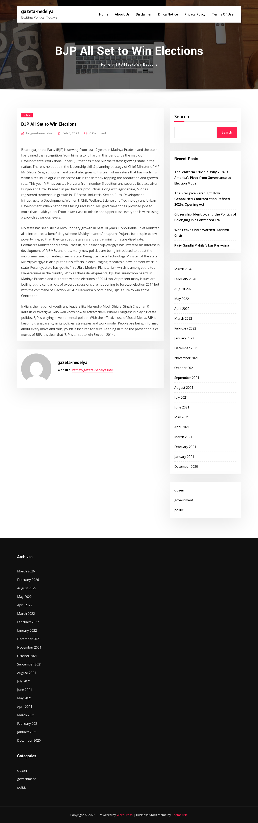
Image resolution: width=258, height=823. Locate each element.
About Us (122, 14)
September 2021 (186, 377)
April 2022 (181, 308)
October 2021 (184, 368)
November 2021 (186, 358)
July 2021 (181, 397)
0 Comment (97, 133)
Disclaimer (144, 14)
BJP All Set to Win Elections (136, 64)
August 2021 (183, 387)
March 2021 (183, 437)
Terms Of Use (223, 14)
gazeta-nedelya (37, 11)
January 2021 (184, 456)
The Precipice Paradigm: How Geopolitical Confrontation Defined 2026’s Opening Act (202, 199)
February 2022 (185, 328)
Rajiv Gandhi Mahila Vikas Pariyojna (201, 245)
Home (103, 14)
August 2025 (183, 289)
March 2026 (183, 269)
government (183, 500)
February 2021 (185, 447)
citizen (179, 490)
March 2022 (183, 318)
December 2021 (186, 348)
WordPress (125, 815)
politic (27, 115)
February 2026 (185, 279)
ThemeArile (180, 815)
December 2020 (186, 466)
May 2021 (181, 417)
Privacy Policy (195, 14)
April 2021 (181, 427)
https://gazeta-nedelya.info (92, 370)
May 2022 (181, 298)
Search (181, 116)
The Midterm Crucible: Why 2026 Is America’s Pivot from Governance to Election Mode (202, 178)
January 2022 (184, 338)
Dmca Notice (168, 14)
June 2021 (181, 407)
